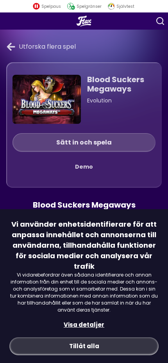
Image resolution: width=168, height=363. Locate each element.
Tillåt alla (84, 346)
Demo (84, 167)
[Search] (160, 21)
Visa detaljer (84, 325)
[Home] (84, 21)
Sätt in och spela (84, 142)
